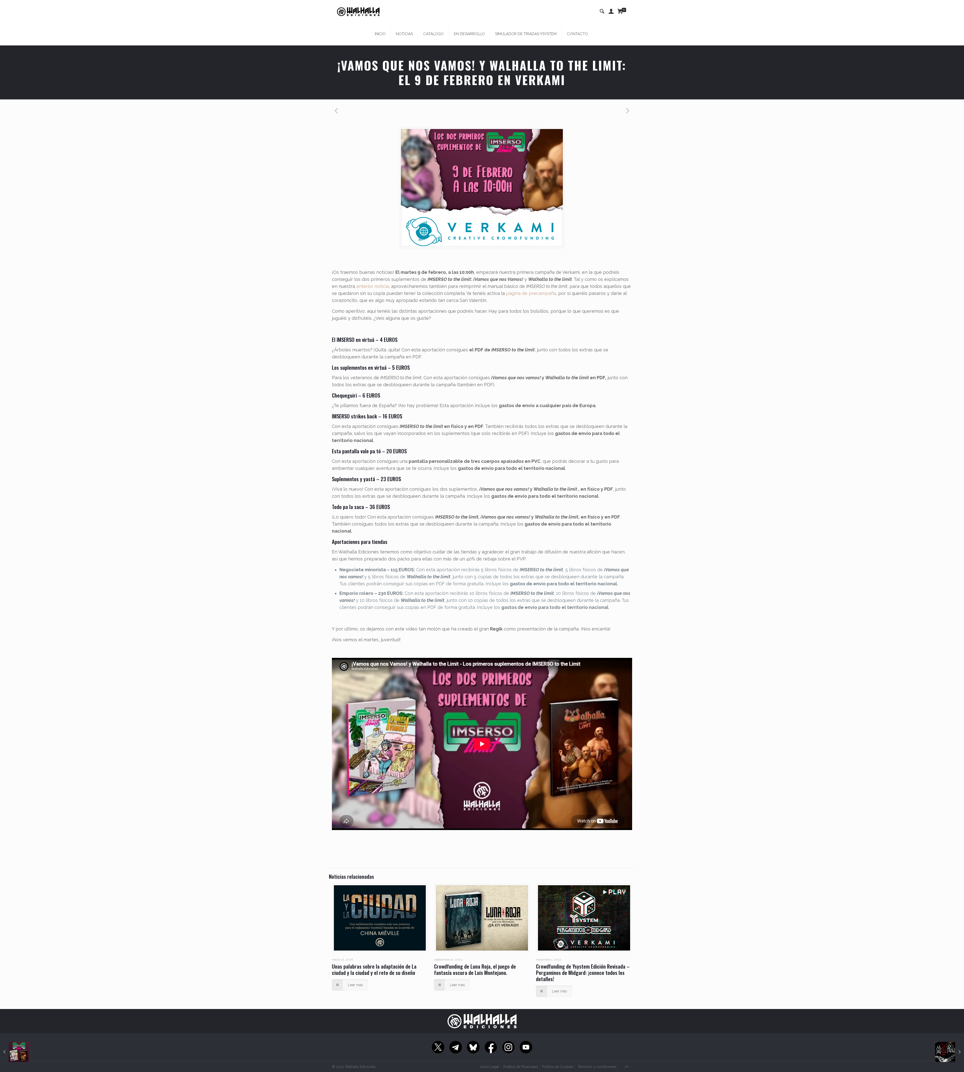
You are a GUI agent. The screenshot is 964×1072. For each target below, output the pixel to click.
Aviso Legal (489, 1067)
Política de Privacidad (520, 1067)
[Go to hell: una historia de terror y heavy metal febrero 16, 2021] (949, 1052)
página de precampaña (531, 293)
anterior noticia (372, 286)
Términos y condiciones (597, 1067)
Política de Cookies (557, 1067)
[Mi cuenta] (611, 11)
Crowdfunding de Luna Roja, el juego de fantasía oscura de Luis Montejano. (475, 969)
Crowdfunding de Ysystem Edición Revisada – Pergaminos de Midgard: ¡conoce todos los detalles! (583, 972)
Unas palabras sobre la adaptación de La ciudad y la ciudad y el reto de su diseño (374, 969)
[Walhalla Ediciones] (358, 11)
